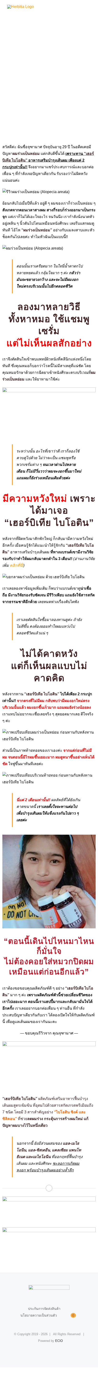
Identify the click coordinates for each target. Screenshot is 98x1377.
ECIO (59, 1341)
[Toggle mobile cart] (80, 7)
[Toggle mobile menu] (89, 7)
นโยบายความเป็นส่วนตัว (38, 1315)
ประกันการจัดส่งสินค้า (44, 1309)
